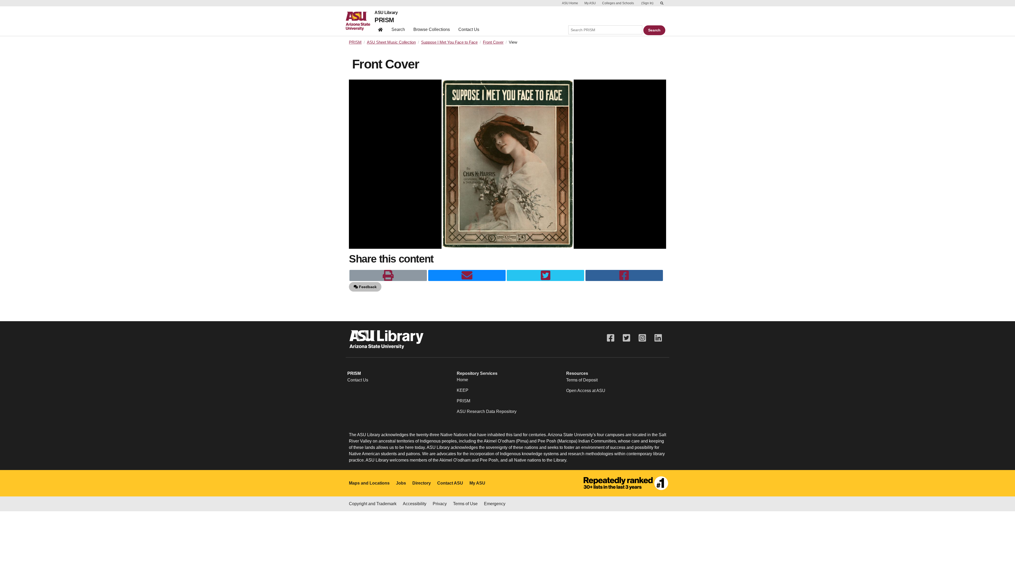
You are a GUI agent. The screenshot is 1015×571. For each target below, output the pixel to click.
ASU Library (386, 13)
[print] (388, 275)
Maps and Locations (369, 483)
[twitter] (545, 275)
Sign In (647, 3)
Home (462, 379)
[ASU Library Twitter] (626, 338)
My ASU (590, 3)
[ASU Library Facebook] (611, 338)
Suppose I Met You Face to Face (449, 42)
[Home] (360, 21)
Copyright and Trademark (372, 503)
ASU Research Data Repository (486, 411)
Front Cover (493, 42)
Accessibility (414, 503)
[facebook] (624, 275)
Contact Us (468, 29)
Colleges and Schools (618, 3)
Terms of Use (465, 503)
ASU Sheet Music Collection (391, 42)
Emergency (494, 503)
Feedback (367, 287)
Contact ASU (450, 483)
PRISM (384, 20)
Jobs (401, 483)
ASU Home (570, 3)
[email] (467, 275)
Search (398, 29)
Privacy (440, 503)
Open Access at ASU (585, 390)
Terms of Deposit (582, 380)
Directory (421, 483)
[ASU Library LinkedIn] (658, 338)
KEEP (462, 390)
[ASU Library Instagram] (642, 338)
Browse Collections (431, 29)
